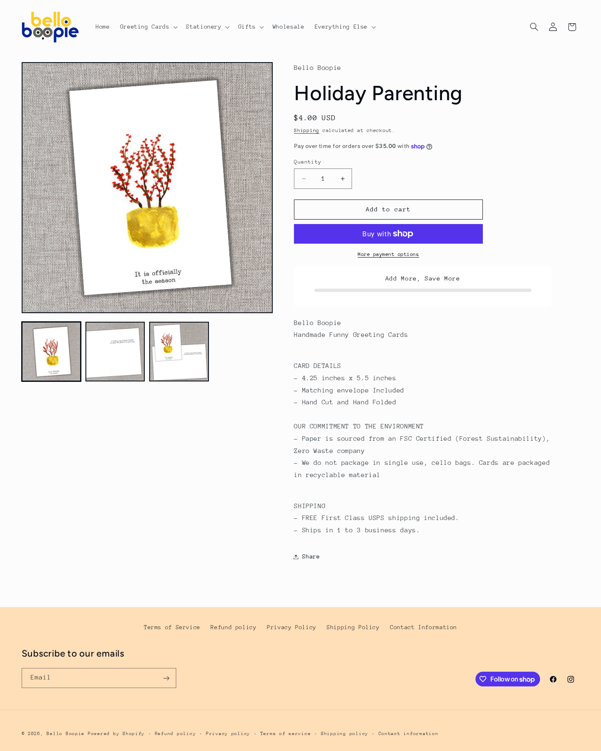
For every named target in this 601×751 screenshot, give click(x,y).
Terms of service (285, 733)
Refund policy (233, 627)
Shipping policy (344, 733)
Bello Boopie (66, 733)
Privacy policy (228, 733)
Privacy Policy (291, 627)
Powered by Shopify (116, 733)
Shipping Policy (353, 627)
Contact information (409, 733)
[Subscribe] (166, 678)
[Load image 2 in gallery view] (115, 351)
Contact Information (423, 627)
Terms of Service (172, 627)
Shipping (306, 131)
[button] (148, 27)
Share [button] (311, 556)
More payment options (388, 254)
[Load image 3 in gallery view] (179, 351)
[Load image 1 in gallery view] (51, 351)
